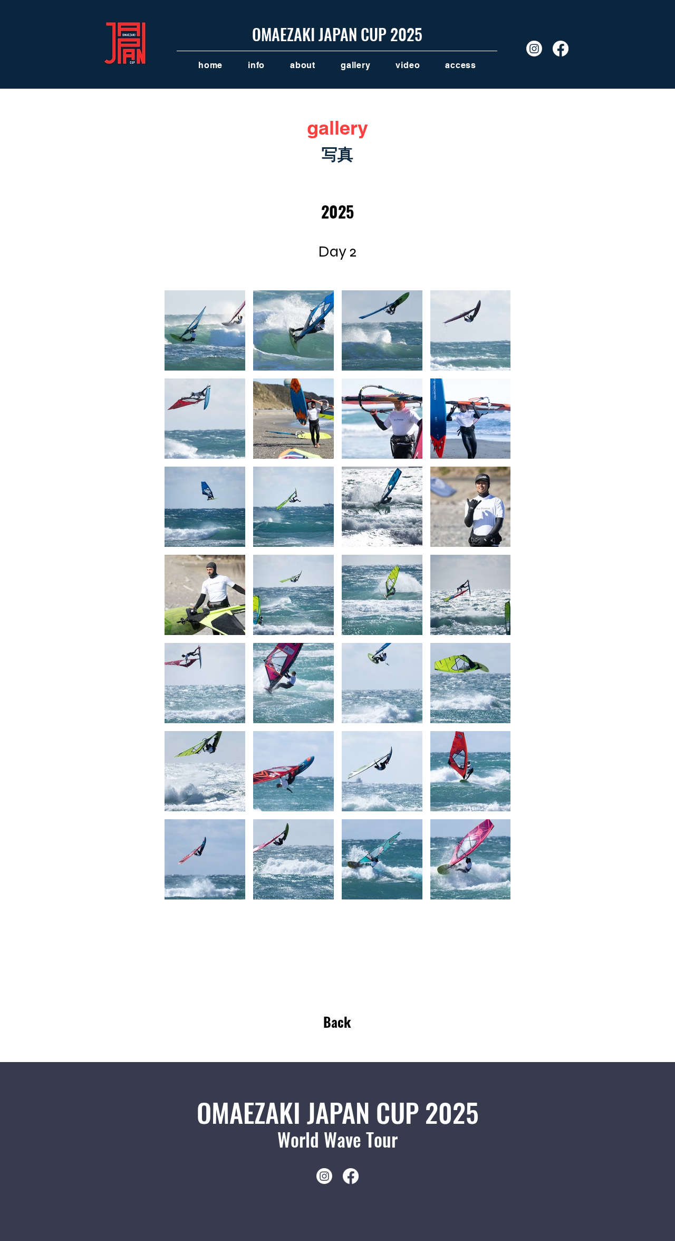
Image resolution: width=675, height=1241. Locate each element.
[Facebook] (560, 48)
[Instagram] (534, 48)
